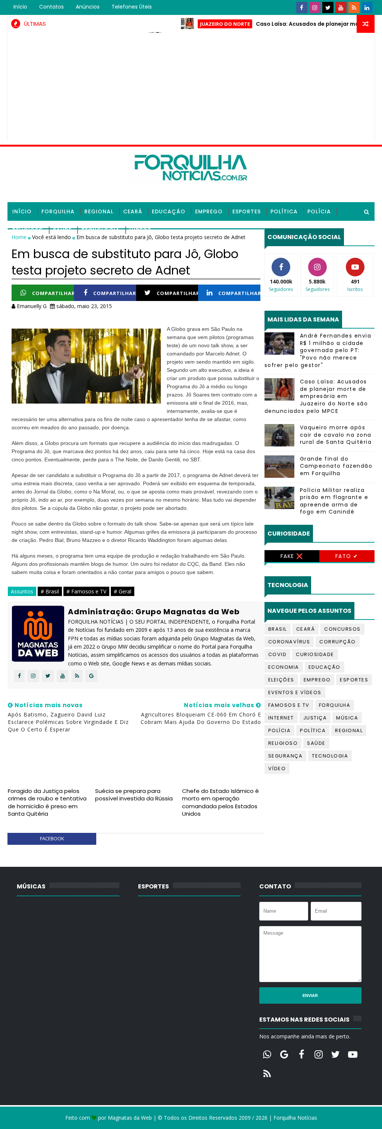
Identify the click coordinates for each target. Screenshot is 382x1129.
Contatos (51, 6)
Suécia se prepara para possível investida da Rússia (134, 794)
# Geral (122, 591)
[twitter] (328, 7)
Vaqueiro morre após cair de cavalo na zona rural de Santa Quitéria (336, 435)
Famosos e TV (289, 705)
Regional (98, 211)
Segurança (285, 755)
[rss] (354, 7)
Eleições (281, 679)
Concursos (342, 629)
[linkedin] (367, 7)
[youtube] (341, 7)
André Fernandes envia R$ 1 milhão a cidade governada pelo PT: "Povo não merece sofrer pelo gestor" (318, 350)
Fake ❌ (292, 556)
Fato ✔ (346, 556)
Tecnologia (100, 230)
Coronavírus (289, 641)
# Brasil (50, 591)
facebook (52, 838)
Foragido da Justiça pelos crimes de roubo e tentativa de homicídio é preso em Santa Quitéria (47, 802)
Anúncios (88, 6)
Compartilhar (53, 293)
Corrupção (337, 641)
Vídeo (277, 768)
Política (284, 211)
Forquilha (58, 211)
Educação (168, 211)
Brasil (277, 629)
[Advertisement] (191, 89)
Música (347, 717)
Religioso (27, 230)
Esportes (246, 211)
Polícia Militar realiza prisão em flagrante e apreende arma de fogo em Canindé (334, 501)
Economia (283, 667)
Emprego (209, 211)
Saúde (62, 230)
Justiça (315, 717)
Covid (277, 654)
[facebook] (301, 7)
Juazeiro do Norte (207, 24)
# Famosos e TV (86, 591)
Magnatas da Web (130, 1117)
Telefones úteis (132, 6)
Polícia (319, 211)
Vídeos (140, 230)
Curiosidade (315, 654)
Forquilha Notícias (295, 1117)
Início (20, 6)
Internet (281, 717)
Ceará (132, 211)
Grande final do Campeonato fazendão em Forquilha (336, 466)
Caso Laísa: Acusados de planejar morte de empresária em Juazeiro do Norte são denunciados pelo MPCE (316, 396)
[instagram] (314, 7)
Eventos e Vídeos (295, 692)
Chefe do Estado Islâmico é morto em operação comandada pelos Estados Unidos (220, 802)
